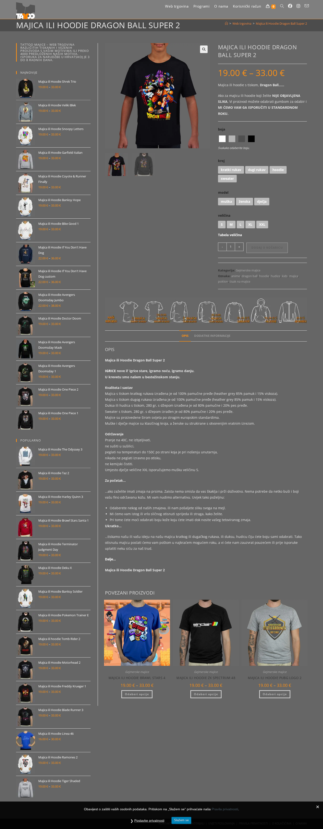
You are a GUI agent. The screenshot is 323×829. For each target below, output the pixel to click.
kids (285, 276)
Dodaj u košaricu (267, 248)
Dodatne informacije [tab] (212, 336)
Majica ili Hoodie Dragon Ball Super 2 (281, 23)
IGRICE (110, 371)
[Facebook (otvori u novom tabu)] (290, 6)
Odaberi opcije (137, 694)
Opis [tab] (185, 336)
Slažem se (181, 820)
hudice (275, 276)
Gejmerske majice (248, 270)
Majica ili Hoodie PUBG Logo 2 (274, 678)
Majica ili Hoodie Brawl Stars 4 (137, 678)
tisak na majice (240, 281)
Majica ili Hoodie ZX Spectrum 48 (205, 678)
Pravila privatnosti (225, 809)
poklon (223, 281)
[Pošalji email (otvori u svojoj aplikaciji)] (307, 6)
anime (235, 276)
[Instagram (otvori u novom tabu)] (298, 6)
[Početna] (226, 23)
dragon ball (250, 276)
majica (293, 276)
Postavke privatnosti (149, 820)
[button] (204, 49)
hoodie (264, 276)
